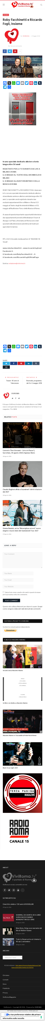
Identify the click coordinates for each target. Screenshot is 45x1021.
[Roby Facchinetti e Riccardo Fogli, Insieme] (22, 67)
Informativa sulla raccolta (13, 1018)
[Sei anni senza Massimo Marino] (22, 656)
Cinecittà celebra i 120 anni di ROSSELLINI (18, 904)
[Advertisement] (22, 142)
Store (4, 984)
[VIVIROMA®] (22, 4)
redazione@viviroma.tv (17, 263)
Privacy (5, 993)
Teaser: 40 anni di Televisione (12, 382)
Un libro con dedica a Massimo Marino (15, 703)
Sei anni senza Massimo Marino (13, 670)
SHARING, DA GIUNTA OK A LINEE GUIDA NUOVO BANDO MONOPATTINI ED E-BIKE (28, 917)
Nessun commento (16, 46)
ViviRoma (26, 36)
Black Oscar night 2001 (10, 768)
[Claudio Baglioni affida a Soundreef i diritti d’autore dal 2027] (22, 474)
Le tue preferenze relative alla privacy (25, 1014)
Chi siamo (6, 975)
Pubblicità (6, 988)
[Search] (41, 5)
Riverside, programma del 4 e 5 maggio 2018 (34, 382)
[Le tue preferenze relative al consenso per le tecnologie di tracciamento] (41, 1017)
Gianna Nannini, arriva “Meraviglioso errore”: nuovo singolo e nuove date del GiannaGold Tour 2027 (22, 529)
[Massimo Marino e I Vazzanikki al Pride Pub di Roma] (22, 721)
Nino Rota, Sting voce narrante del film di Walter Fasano (29, 929)
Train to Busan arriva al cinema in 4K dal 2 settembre (28, 940)
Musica (6, 15)
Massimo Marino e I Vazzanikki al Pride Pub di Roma (19, 735)
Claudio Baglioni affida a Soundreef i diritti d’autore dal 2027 (22, 490)
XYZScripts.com (33, 1011)
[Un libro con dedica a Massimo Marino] (22, 689)
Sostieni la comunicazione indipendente (16, 627)
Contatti (5, 980)
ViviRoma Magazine (9, 997)
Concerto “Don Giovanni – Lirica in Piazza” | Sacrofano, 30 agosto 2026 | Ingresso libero (19, 451)
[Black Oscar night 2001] (22, 754)
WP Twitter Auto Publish (14, 1011)
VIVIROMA (38, 1007)
